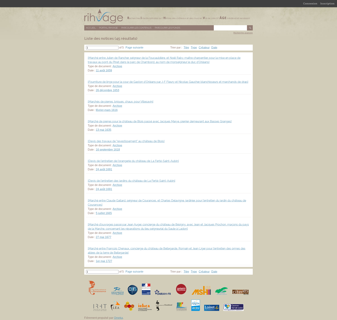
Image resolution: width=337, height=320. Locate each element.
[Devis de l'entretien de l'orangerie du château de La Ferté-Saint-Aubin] (133, 161)
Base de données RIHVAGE (168, 16)
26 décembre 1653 (107, 90)
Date (214, 47)
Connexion (310, 3)
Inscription (327, 3)
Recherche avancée (243, 33)
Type (194, 47)
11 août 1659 (104, 70)
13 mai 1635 (103, 129)
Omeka (118, 317)
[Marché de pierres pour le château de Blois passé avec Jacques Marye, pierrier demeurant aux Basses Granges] (160, 121)
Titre (186, 47)
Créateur (204, 47)
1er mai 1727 (104, 261)
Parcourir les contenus (136, 27)
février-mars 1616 (107, 110)
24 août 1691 (104, 169)
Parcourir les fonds (167, 27)
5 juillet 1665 (104, 213)
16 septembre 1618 (108, 149)
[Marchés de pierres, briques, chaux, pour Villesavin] (120, 101)
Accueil (91, 27)
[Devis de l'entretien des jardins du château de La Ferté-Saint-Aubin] (131, 180)
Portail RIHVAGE (108, 27)
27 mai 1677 (103, 237)
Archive (117, 66)
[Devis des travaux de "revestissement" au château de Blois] (126, 141)
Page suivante (134, 47)
